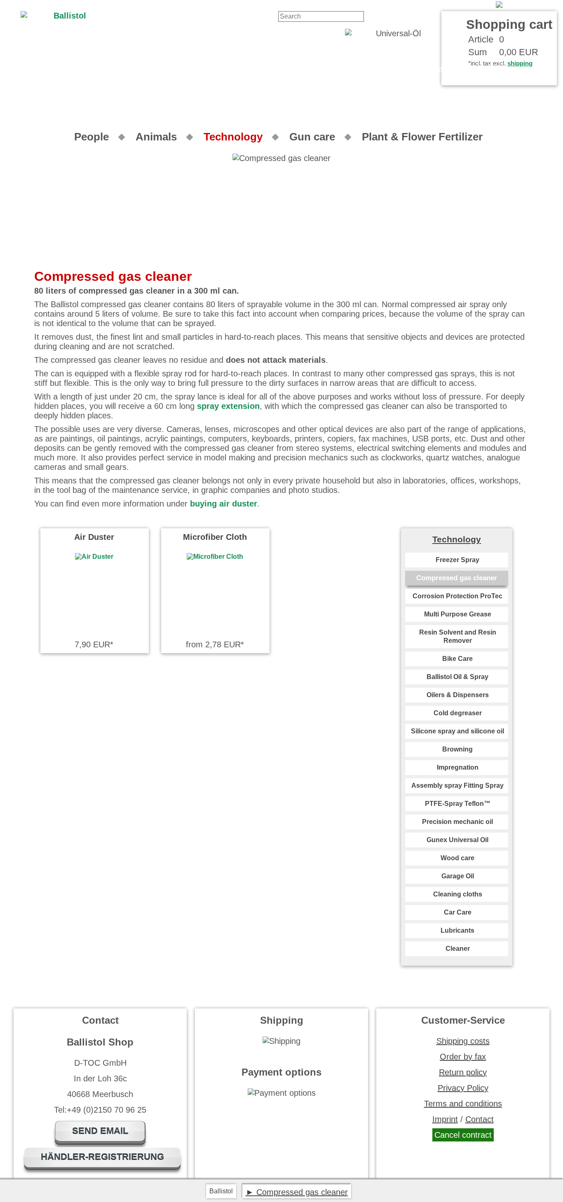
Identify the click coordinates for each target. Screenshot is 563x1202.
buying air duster (223, 503)
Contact (425, 4)
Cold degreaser (458, 713)
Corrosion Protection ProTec (457, 596)
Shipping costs (463, 1041)
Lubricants (457, 930)
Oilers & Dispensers (458, 694)
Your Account (467, 4)
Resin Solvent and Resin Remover (457, 636)
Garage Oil (457, 876)
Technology (233, 137)
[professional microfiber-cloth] (215, 556)
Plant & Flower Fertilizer (422, 137)
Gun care (312, 137)
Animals (156, 137)
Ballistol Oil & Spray (457, 676)
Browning (457, 749)
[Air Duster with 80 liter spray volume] (94, 556)
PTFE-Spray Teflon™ (457, 803)
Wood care (457, 857)
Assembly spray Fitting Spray (457, 785)
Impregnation (458, 767)
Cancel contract (463, 1134)
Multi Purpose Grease (457, 614)
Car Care (458, 912)
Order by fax (463, 1056)
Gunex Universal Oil (457, 839)
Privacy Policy (463, 1087)
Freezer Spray (457, 559)
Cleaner (458, 948)
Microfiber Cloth (215, 536)
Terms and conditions (463, 1103)
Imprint (445, 1119)
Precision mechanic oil (457, 821)
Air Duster (94, 536)
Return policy (463, 1072)
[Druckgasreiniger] (526, 4)
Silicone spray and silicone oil (457, 731)
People (91, 137)
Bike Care (457, 658)
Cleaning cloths (457, 894)
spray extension (228, 406)
